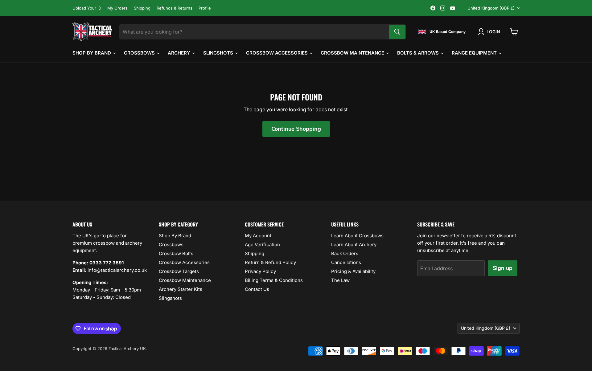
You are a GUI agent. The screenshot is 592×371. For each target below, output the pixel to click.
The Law (340, 280)
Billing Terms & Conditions (274, 280)
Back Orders (344, 253)
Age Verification (262, 244)
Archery (179, 53)
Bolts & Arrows (418, 53)
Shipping (142, 8)
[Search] (397, 32)
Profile (205, 8)
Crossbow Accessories (277, 53)
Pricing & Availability (353, 271)
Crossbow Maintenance (353, 53)
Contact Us (257, 289)
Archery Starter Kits (180, 289)
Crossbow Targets (179, 271)
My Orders (117, 8)
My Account (258, 235)
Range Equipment (475, 53)
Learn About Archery (353, 244)
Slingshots (218, 53)
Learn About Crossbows (357, 235)
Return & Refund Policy (270, 262)
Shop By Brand (92, 53)
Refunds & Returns (174, 8)
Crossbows (140, 53)
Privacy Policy (260, 271)
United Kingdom (491, 8)
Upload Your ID (86, 8)
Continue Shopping (296, 128)
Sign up (502, 268)
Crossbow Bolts (176, 253)
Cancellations (346, 262)
